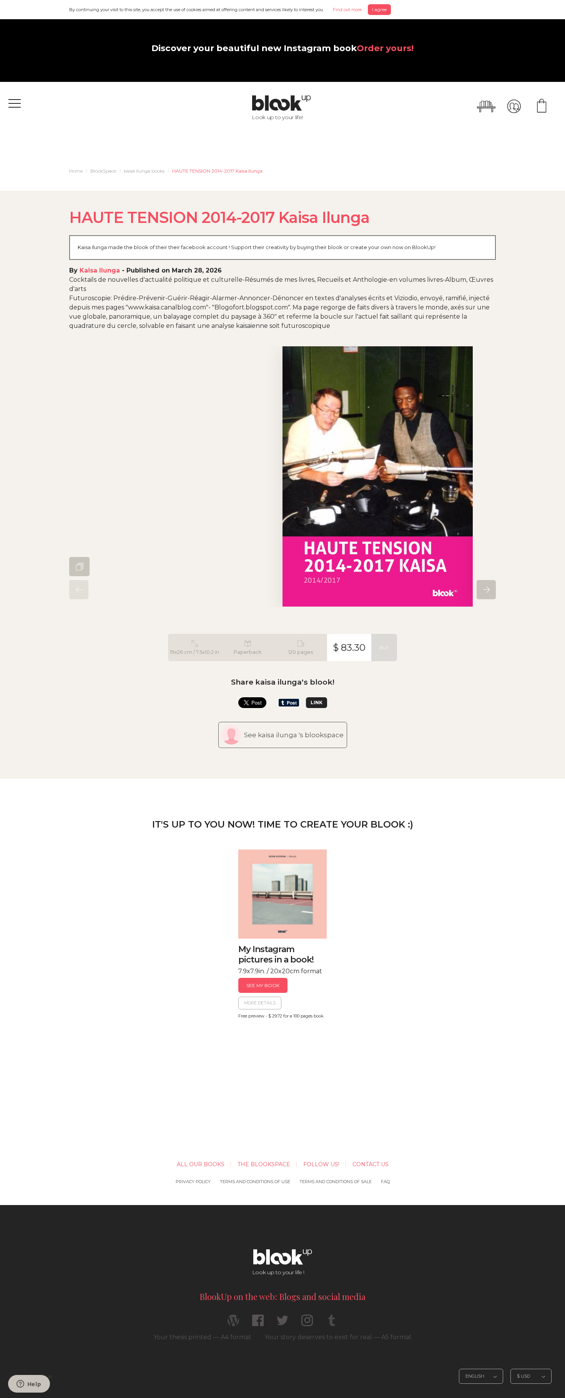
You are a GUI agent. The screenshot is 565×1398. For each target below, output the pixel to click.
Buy (384, 647)
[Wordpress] (233, 1324)
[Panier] (541, 106)
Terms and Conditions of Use (255, 1181)
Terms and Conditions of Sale (335, 1181)
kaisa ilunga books (144, 171)
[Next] (486, 589)
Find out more (347, 9)
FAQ (385, 1181)
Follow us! (321, 1164)
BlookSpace (103, 171)
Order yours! (385, 48)
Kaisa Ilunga (100, 270)
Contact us (370, 1164)
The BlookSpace (264, 1164)
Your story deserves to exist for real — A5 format (338, 1337)
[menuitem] (76, 171)
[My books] (486, 106)
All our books (200, 1164)
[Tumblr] (331, 1324)
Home (76, 171)
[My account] (514, 106)
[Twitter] (282, 1324)
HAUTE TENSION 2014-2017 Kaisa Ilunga (217, 171)
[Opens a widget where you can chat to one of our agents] (29, 1384)
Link (316, 702)
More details (260, 1003)
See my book (262, 985)
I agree (379, 9)
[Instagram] (307, 1324)
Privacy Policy (193, 1181)
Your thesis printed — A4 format (202, 1337)
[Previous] (78, 589)
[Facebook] (258, 1324)
